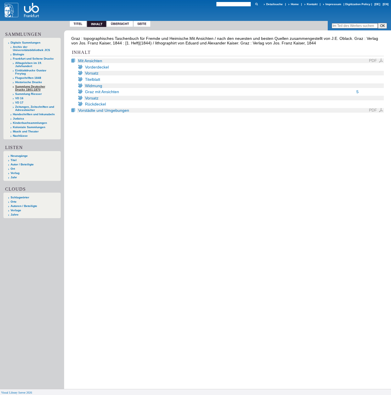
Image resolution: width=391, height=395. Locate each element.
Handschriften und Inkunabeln (34, 114)
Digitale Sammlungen (25, 42)
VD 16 (19, 98)
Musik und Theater (26, 131)
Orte (14, 201)
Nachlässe (20, 135)
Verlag (15, 173)
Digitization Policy (357, 4)
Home (295, 4)
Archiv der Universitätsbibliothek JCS (31, 48)
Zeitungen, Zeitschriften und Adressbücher (34, 108)
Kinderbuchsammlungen (30, 122)
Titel (78, 23)
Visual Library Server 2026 (16, 392)
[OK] (256, 4)
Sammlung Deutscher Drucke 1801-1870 (30, 88)
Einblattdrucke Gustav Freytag (30, 72)
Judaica (18, 118)
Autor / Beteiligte (22, 164)
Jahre (15, 214)
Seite (141, 23)
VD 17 (19, 102)
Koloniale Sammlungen (29, 127)
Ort (13, 168)
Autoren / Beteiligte (24, 206)
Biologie (18, 54)
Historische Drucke (28, 82)
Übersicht (120, 23)
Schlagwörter (20, 197)
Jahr (14, 177)
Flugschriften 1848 (28, 77)
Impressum (333, 4)
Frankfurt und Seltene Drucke (33, 58)
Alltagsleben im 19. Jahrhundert (28, 64)
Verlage (16, 210)
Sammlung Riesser (28, 93)
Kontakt (312, 4)
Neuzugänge (19, 155)
